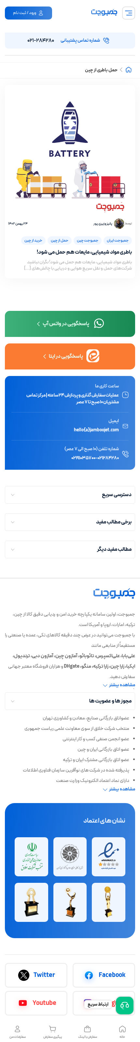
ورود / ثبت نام (24, 13)
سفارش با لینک (87, 1037)
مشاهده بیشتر (122, 685)
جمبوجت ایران (118, 240)
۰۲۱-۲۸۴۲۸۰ (63, 41)
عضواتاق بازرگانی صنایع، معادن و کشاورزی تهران (86, 718)
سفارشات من (17, 1037)
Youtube (44, 1003)
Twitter (44, 975)
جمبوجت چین (87, 240)
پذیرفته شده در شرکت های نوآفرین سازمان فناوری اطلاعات (76, 770)
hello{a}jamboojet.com (96, 430)
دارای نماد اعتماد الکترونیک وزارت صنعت (92, 781)
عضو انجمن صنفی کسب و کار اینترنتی (96, 739)
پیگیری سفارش (52, 1037)
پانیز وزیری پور (102, 224)
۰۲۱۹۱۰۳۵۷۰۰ (83, 458)
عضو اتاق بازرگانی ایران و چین (103, 749)
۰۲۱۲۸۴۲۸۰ (108, 458)
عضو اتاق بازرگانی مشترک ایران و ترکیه (96, 760)
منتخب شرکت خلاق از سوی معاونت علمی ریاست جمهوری (76, 728)
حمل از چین (59, 240)
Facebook (112, 975)
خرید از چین (33, 240)
